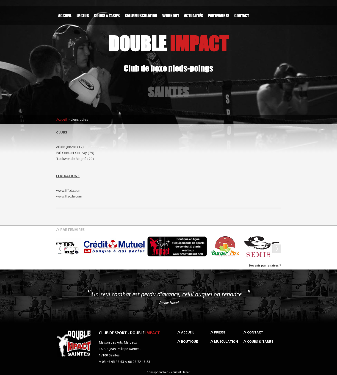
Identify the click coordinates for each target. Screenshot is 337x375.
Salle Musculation (141, 15)
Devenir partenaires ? (265, 265)
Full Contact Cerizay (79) (75, 152)
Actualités (193, 15)
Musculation (226, 341)
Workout (170, 15)
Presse (220, 332)
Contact (241, 15)
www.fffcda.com (68, 190)
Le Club (83, 15)
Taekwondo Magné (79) (75, 158)
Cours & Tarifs (107, 15)
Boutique (189, 341)
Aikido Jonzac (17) (70, 146)
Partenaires (218, 15)
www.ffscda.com (69, 196)
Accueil (65, 15)
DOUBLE (169, 43)
